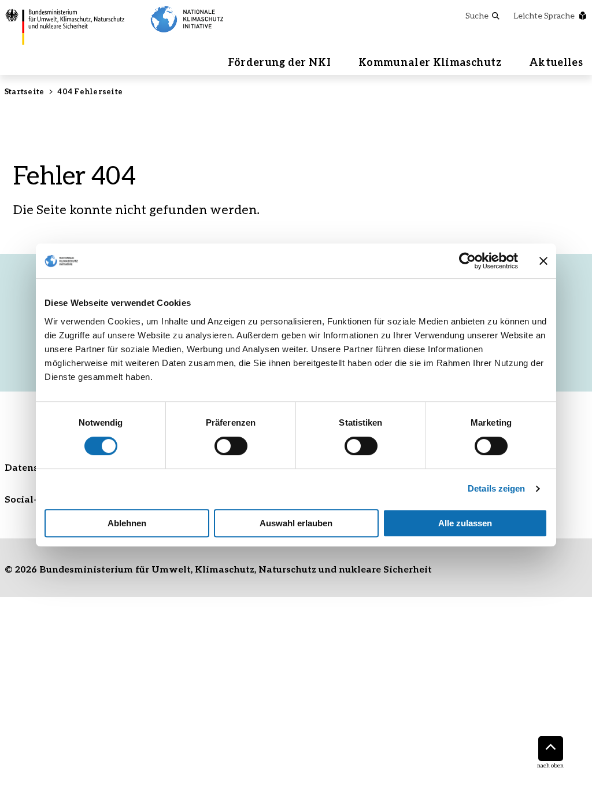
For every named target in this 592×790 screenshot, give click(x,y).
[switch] (230, 446)
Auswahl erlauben (296, 523)
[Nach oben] (550, 748)
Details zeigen (496, 488)
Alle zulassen (465, 523)
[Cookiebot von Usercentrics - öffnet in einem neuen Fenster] (467, 261)
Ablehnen (127, 523)
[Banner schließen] (543, 261)
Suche (477, 15)
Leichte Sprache (544, 15)
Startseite (24, 91)
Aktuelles (556, 62)
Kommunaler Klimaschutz (429, 62)
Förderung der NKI (279, 62)
